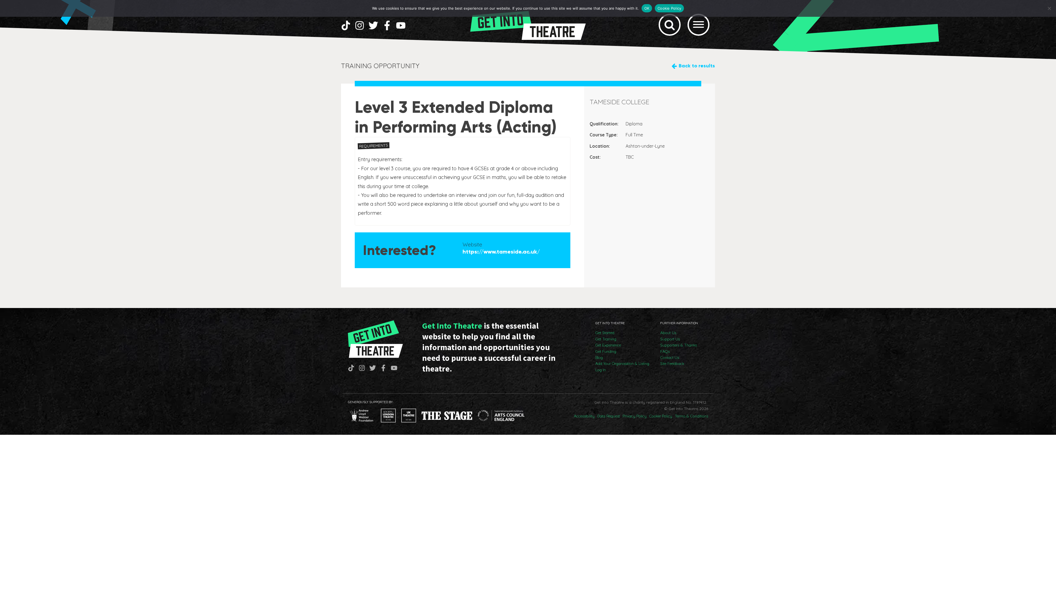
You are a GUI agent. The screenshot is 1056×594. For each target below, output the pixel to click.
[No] (1049, 8)
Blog (599, 357)
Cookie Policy (660, 416)
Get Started (604, 332)
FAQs (665, 351)
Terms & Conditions (691, 416)
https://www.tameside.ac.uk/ (501, 251)
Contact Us (669, 357)
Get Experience (608, 345)
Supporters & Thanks (678, 345)
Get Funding (605, 351)
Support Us (670, 339)
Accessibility (584, 416)
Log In (600, 369)
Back (697, 66)
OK (647, 8)
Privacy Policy (635, 416)
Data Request (608, 416)
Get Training (605, 339)
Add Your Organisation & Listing (622, 363)
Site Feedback (672, 363)
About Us (668, 332)
